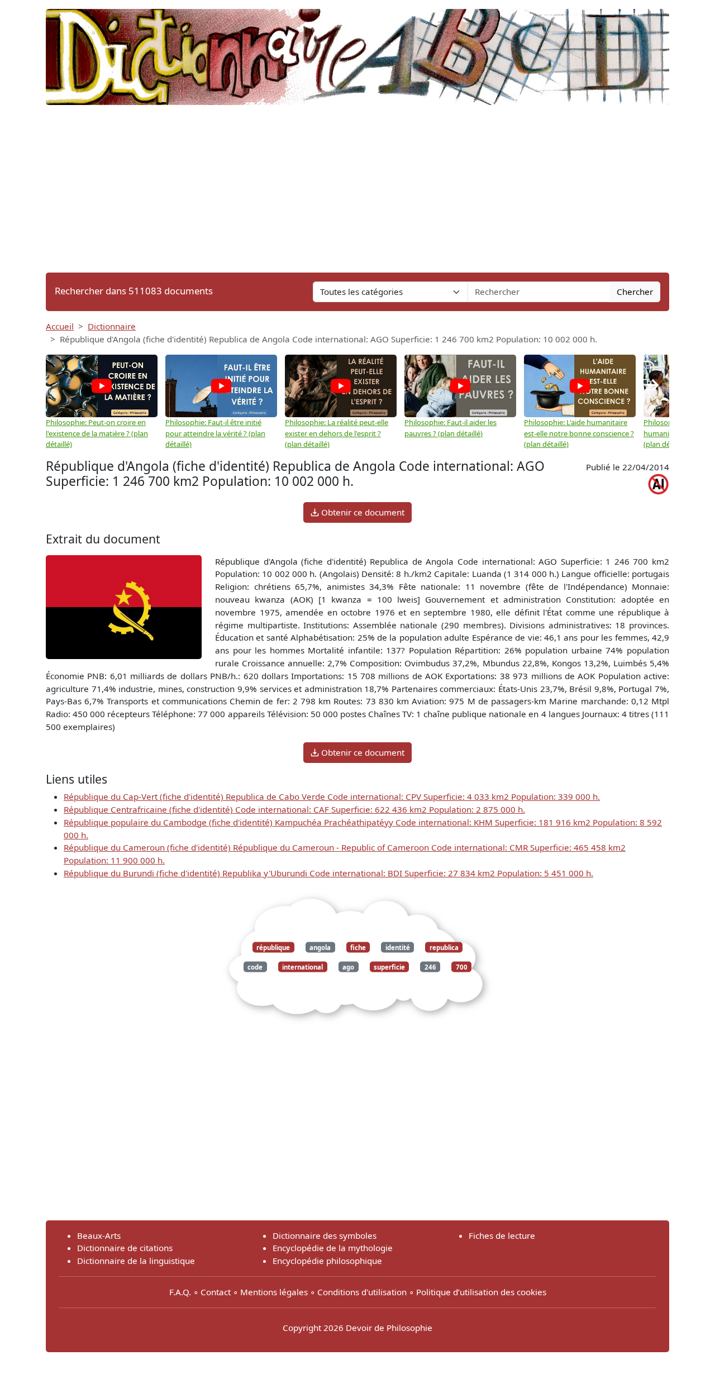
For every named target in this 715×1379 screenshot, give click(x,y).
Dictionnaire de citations (125, 1247)
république (273, 947)
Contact (216, 1291)
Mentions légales (274, 1291)
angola (320, 947)
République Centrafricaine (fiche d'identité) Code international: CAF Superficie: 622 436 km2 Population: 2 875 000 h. (294, 809)
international (302, 967)
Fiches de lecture (502, 1235)
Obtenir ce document (361, 512)
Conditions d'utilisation (362, 1291)
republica (444, 947)
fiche (358, 947)
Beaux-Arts (99, 1235)
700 (462, 967)
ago (348, 967)
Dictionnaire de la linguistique (136, 1260)
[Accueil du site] (357, 51)
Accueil (60, 326)
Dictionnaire (112, 326)
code (255, 967)
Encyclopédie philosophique (327, 1260)
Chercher (635, 291)
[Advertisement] (357, 189)
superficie (389, 967)
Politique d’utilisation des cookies (481, 1291)
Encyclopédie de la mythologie (333, 1247)
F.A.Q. (180, 1291)
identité (397, 947)
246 (430, 967)
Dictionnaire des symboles (324, 1235)
